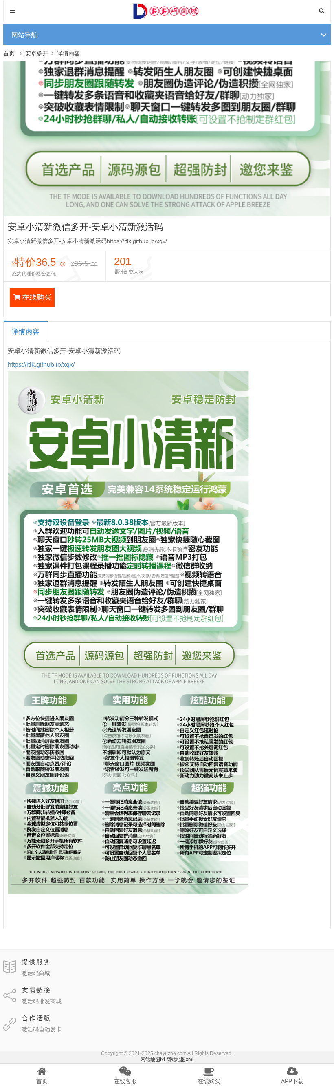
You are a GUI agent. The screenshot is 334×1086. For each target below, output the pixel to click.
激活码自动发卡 (42, 1029)
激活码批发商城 (42, 1001)
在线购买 (36, 297)
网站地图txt (153, 1059)
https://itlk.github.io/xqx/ (41, 364)
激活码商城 (36, 973)
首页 (9, 53)
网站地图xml (179, 1059)
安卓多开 (36, 53)
